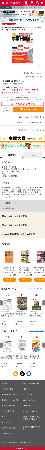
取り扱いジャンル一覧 (10, 400)
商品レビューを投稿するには (30, 130)
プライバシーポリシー (30, 411)
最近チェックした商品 (10, 395)
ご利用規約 (26, 406)
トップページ (5, 8)
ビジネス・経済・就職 (33, 8)
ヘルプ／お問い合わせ (30, 383)
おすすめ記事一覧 (8, 411)
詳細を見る (9, 280)
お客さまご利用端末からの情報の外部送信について (31, 419)
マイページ (6, 422)
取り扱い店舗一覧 (8, 406)
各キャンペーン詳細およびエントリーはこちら (20, 92)
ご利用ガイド (7, 433)
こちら (28, 442)
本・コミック (18, 8)
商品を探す (6, 383)
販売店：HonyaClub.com (33, 73)
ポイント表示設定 (8, 428)
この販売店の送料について (32, 77)
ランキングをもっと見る (36, 289)
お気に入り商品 (7, 389)
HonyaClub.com (8, 208)
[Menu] (3, 3)
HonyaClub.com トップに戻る (30, 117)
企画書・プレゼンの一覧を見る (29, 123)
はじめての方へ (28, 400)
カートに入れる (28, 109)
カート (4, 417)
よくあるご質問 (28, 395)
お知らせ (25, 389)
